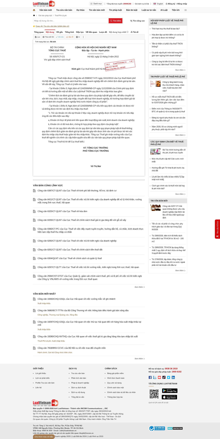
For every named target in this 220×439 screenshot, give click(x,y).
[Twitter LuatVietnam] (168, 378)
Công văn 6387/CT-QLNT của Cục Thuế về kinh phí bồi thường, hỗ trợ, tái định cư (77, 190)
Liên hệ (38, 387)
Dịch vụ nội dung (78, 392)
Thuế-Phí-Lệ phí (44, 341)
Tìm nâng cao (138, 21)
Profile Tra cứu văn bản (44, 383)
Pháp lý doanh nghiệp (80, 383)
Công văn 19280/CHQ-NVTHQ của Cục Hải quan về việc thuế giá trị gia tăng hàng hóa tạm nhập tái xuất (88, 336)
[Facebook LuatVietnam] (150, 378)
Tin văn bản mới (97, 10)
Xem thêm (139, 287)
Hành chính (42, 352)
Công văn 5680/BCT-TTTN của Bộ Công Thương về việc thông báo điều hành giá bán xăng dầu (83, 310)
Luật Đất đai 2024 (79, 436)
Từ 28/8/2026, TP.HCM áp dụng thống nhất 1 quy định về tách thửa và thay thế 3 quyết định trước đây (168, 250)
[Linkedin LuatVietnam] (173, 378)
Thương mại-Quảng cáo (59, 315)
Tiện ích (176, 10)
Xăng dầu (74, 315)
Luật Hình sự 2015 (95, 436)
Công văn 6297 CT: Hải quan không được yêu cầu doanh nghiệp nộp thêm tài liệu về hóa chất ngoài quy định (174, 212)
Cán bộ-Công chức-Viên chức (60, 352)
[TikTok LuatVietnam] (164, 378)
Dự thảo (81, 10)
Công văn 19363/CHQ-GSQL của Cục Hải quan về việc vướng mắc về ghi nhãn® (76, 299)
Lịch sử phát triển (42, 378)
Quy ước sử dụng (114, 383)
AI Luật (164, 10)
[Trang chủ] (34, 10)
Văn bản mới (45, 10)
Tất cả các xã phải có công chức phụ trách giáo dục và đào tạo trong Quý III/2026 (167, 227)
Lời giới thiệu (40, 373)
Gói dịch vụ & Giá (142, 4)
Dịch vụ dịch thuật (78, 387)
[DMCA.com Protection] (175, 429)
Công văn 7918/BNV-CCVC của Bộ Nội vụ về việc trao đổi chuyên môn (72, 348)
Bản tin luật (131, 10)
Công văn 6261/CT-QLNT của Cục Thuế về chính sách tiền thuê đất (70, 249)
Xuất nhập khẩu (44, 303)
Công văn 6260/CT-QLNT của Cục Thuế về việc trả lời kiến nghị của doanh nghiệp (77, 241)
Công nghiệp (43, 315)
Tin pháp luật (115, 10)
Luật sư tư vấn (149, 10)
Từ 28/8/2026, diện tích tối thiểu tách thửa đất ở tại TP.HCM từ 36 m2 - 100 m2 (168, 238)
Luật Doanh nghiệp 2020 (60, 436)
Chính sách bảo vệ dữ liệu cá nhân (121, 392)
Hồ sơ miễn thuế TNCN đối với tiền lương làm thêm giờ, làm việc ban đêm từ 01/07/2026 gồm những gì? (168, 100)
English (160, 4)
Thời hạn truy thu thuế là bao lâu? (166, 29)
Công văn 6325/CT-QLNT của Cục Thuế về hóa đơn (62, 211)
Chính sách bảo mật (115, 387)
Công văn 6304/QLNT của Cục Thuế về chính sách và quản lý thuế (70, 258)
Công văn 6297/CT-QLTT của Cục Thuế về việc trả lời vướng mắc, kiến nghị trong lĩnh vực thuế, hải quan (88, 267)
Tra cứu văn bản (64, 10)
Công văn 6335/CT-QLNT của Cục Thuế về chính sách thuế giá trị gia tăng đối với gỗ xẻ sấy (82, 220)
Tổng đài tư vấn (77, 397)
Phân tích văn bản (78, 378)
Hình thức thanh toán (115, 378)
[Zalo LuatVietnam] (154, 378)
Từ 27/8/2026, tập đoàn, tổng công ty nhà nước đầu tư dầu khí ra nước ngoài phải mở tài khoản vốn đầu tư (168, 262)
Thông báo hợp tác (115, 397)
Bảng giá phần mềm (115, 373)
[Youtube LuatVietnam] (159, 378)
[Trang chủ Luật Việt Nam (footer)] (45, 406)
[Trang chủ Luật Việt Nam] (44, 4)
